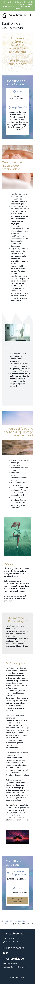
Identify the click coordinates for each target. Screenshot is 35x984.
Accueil (5, 921)
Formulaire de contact (12, 938)
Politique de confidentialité (14, 967)
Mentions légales (10, 963)
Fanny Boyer (15, 15)
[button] (25, 15)
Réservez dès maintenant (17, 900)
